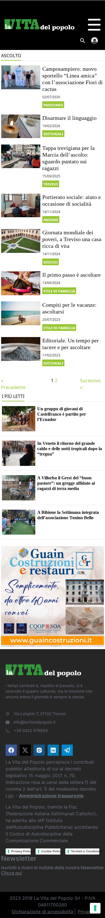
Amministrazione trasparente (51, 795)
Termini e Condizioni (85, 851)
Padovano (53, 105)
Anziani (50, 220)
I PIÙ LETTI (13, 396)
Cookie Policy (50, 851)
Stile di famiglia (59, 291)
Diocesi (50, 262)
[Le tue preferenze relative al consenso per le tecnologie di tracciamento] (95, 908)
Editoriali (53, 134)
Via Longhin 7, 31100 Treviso (40, 713)
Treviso (50, 184)
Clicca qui (11, 873)
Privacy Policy (21, 851)
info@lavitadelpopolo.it (34, 722)
